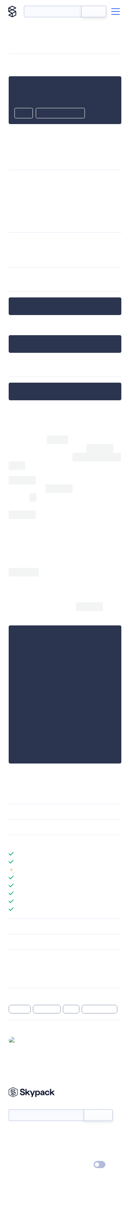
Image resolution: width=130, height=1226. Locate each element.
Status (73, 1133)
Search (93, 11)
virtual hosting (99, 1009)
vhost (92, 187)
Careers (17, 1154)
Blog (71, 1144)
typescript (46, 1009)
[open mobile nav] (115, 11)
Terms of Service (85, 1154)
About (16, 1144)
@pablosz (29, 1040)
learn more (60, 842)
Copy (23, 113)
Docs (14, 1133)
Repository (21, 977)
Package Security (28, 968)
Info (116, 869)
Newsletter (21, 1105)
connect (24, 260)
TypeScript (34, 212)
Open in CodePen (60, 113)
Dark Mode (77, 1164)
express (100, 212)
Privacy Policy (24, 1165)
